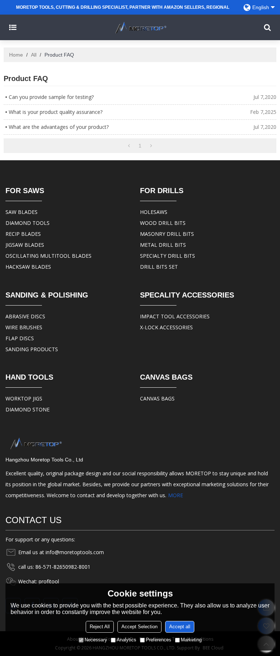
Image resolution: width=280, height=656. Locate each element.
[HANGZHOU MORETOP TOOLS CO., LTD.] (140, 27)
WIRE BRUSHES (23, 327)
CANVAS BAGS (157, 398)
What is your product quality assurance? (55, 111)
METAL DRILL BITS (163, 244)
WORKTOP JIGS (23, 398)
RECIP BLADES (23, 233)
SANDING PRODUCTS (31, 349)
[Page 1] (128, 145)
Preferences (158, 639)
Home (16, 55)
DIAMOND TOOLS (27, 222)
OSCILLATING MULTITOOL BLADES (48, 255)
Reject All (100, 626)
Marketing (191, 639)
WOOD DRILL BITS (163, 222)
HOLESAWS (153, 211)
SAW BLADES (21, 211)
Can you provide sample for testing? (51, 96)
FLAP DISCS (19, 338)
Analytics (126, 639)
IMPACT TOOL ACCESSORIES (175, 316)
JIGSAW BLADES (24, 244)
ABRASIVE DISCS (25, 316)
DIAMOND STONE (27, 409)
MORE (175, 495)
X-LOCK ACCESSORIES (166, 327)
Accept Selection (139, 626)
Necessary (96, 639)
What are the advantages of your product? (59, 126)
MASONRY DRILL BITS (167, 233)
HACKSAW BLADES (28, 266)
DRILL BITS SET (159, 266)
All (33, 55)
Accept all (179, 626)
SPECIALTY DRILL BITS (167, 255)
